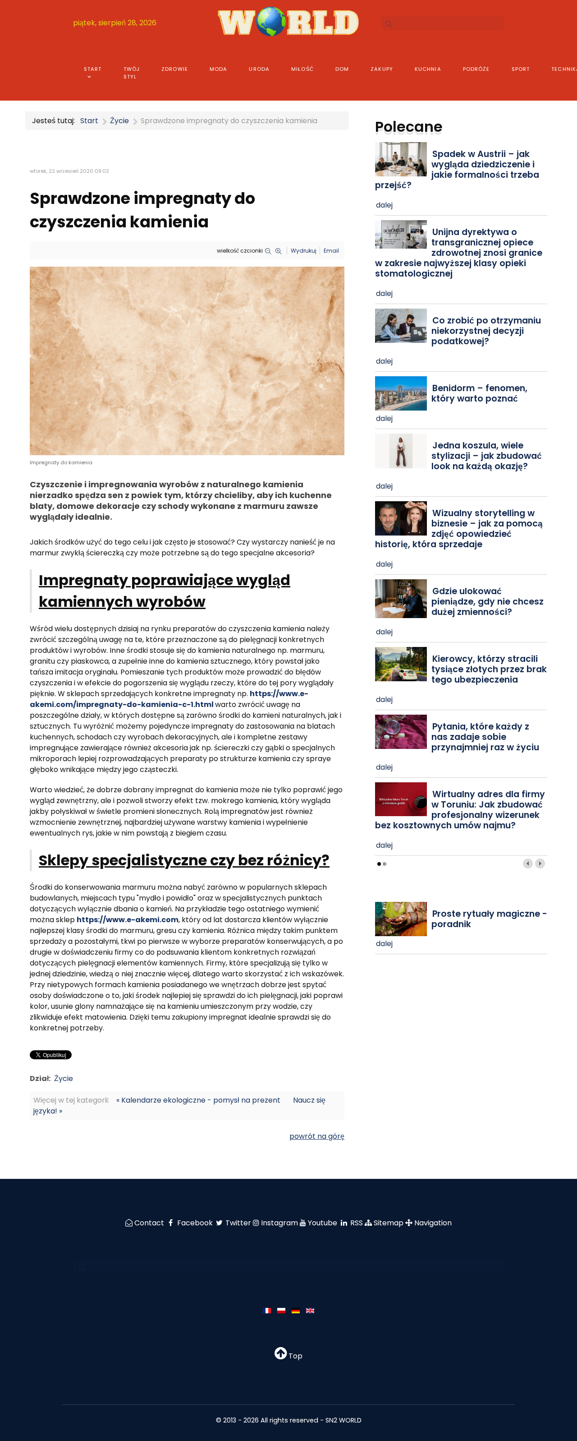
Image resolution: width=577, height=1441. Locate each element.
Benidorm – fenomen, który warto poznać (479, 393)
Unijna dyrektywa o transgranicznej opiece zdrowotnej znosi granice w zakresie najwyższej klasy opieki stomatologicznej (458, 253)
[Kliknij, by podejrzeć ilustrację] (187, 361)
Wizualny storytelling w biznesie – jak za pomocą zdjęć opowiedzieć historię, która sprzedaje (459, 528)
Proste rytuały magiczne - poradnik (489, 919)
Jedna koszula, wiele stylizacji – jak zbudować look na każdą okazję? (486, 455)
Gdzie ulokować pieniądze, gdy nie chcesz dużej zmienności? (487, 601)
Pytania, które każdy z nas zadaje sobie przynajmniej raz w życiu (485, 736)
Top (294, 1356)
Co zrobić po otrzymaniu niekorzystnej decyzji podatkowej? (486, 330)
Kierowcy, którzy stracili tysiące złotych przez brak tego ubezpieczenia (489, 669)
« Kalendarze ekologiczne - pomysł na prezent (198, 1100)
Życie (63, 1078)
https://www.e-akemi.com (128, 919)
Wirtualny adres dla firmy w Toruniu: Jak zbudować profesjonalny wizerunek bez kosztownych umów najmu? (460, 809)
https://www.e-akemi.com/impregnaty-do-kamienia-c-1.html (169, 699)
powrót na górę (316, 1136)
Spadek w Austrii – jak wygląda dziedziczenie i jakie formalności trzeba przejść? (457, 169)
